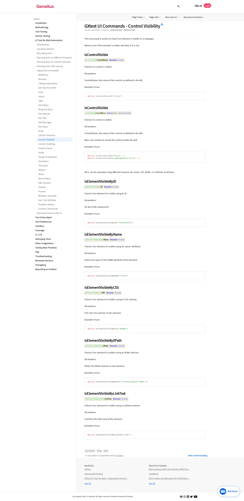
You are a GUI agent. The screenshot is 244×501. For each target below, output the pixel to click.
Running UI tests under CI (49, 213)
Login (207, 5)
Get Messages (45, 122)
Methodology (41, 27)
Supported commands (48, 70)
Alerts (41, 174)
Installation (41, 22)
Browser (42, 79)
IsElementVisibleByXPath (103, 340)
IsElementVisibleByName (103, 234)
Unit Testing (41, 31)
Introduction (43, 44)
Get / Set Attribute (47, 200)
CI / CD (38, 234)
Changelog (40, 264)
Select (41, 96)
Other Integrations (44, 243)
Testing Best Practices (46, 247)
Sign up (198, 5)
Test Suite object (43, 217)
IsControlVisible (96, 54)
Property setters (46, 204)
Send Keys (43, 105)
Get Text (42, 118)
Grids (40, 130)
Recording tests (44, 53)
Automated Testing (94, 473)
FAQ (37, 251)
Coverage (39, 230)
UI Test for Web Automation (49, 40)
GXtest (37, 19)
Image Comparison (47, 156)
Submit (41, 187)
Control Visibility (46, 139)
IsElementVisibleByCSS (102, 287)
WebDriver (43, 74)
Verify (41, 152)
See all (88, 483)
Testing (99, 451)
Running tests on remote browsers (54, 61)
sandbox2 (153, 473)
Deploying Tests (43, 238)
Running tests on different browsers (54, 57)
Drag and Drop (45, 109)
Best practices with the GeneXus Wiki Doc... (169, 469)
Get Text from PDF (47, 87)
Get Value (43, 126)
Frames (42, 191)
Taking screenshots (47, 83)
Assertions (43, 161)
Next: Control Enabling (197, 455)
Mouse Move (44, 178)
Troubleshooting (43, 256)
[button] (139, 17)
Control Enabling (46, 143)
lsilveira (120, 455)
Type (40, 100)
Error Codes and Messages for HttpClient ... (169, 478)
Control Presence (46, 135)
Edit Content (44, 182)
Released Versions (44, 260)
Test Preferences (43, 221)
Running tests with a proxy (50, 66)
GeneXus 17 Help (129, 30)
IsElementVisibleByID (100, 181)
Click (40, 92)
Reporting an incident (45, 269)
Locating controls (45, 48)
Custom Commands (48, 208)
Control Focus (45, 148)
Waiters (42, 169)
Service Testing (42, 35)
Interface (39, 226)
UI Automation (90, 451)
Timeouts (43, 165)
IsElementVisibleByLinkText (105, 393)
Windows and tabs (47, 195)
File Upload (44, 113)
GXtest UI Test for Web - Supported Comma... (106, 478)
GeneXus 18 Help (116, 30)
